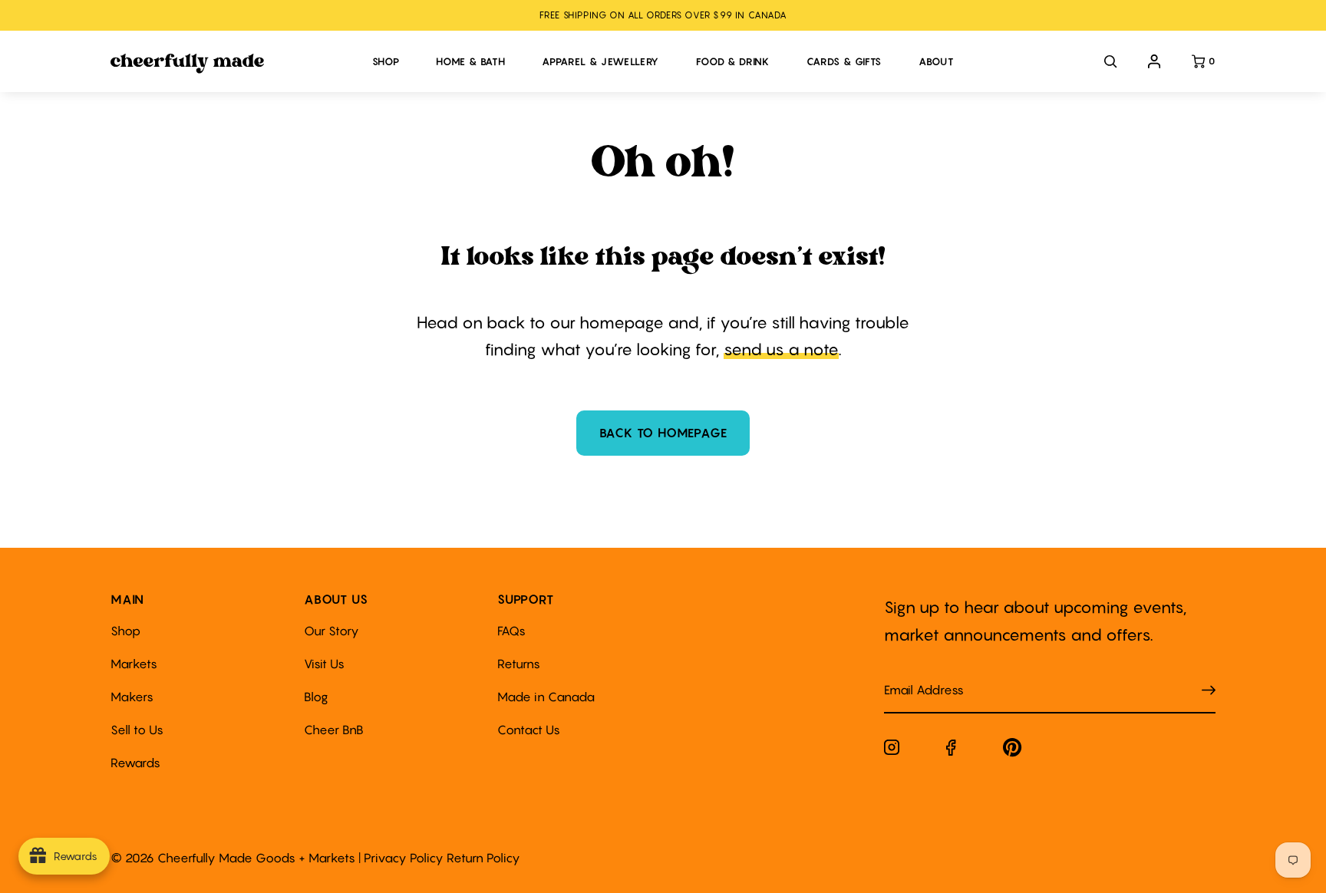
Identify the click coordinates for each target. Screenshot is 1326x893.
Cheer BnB (334, 729)
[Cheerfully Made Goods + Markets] (233, 64)
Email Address (914, 674)
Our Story (331, 630)
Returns (518, 663)
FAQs (511, 630)
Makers (131, 696)
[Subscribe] (1209, 690)
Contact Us (528, 729)
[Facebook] (951, 751)
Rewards (135, 762)
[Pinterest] (1012, 750)
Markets (133, 663)
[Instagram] (891, 750)
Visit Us (324, 663)
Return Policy (483, 857)
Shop (125, 630)
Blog (316, 696)
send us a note (781, 349)
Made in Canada (546, 696)
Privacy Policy (404, 857)
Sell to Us (136, 729)
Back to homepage (663, 432)
